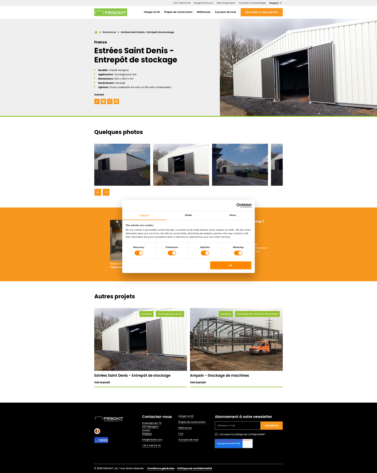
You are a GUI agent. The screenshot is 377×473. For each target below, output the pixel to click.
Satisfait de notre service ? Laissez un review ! (168, 455)
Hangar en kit (152, 12)
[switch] (172, 253)
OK (230, 265)
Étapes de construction (178, 12)
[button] (262, 12)
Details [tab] (188, 215)
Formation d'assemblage (252, 2)
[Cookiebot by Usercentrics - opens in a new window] (239, 205)
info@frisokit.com (203, 2)
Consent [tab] (144, 215)
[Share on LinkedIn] (103, 101)
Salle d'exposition (225, 2)
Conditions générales (160, 468)
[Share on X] (110, 101)
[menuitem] (152, 12)
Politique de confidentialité (194, 468)
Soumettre (271, 425)
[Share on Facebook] (116, 101)
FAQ (180, 433)
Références (204, 12)
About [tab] (232, 215)
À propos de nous (225, 12)
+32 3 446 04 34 (181, 2)
